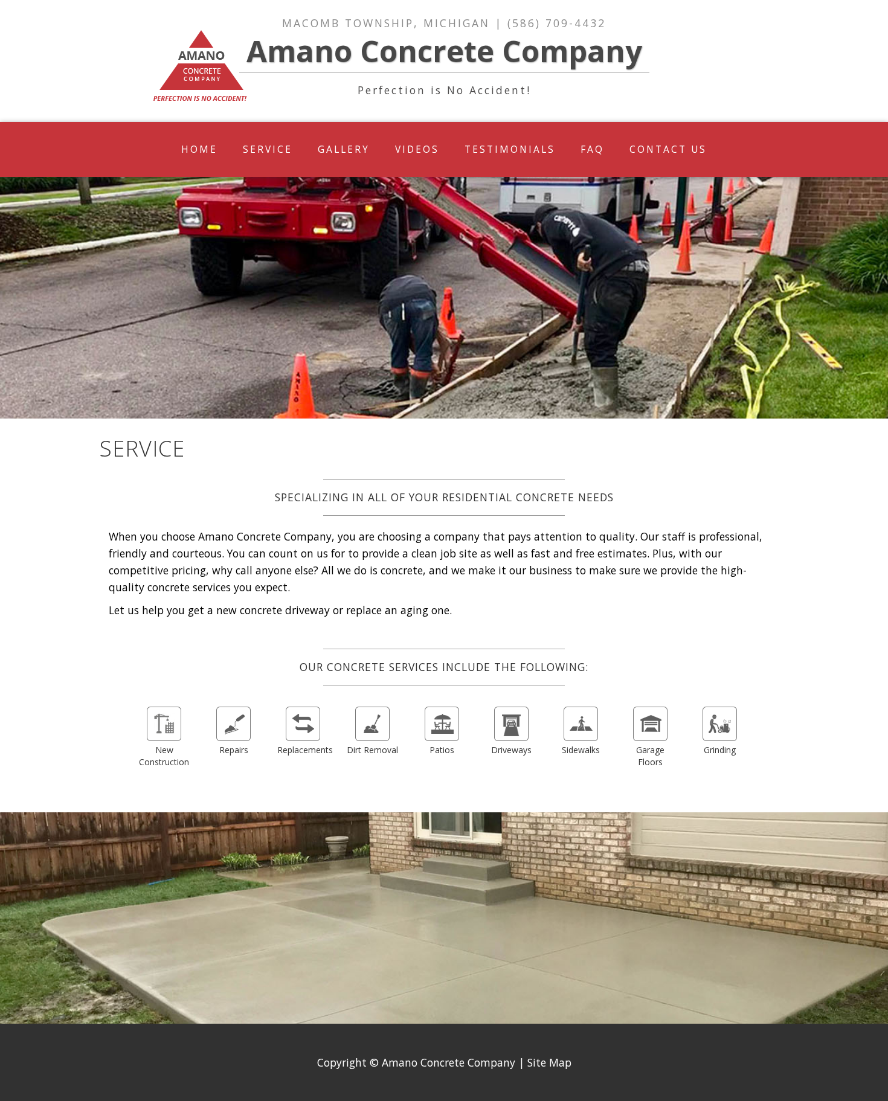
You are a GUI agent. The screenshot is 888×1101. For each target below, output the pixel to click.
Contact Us (668, 149)
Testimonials (510, 149)
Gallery (344, 149)
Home (199, 149)
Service (267, 149)
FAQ (592, 149)
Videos (417, 149)
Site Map (549, 1062)
